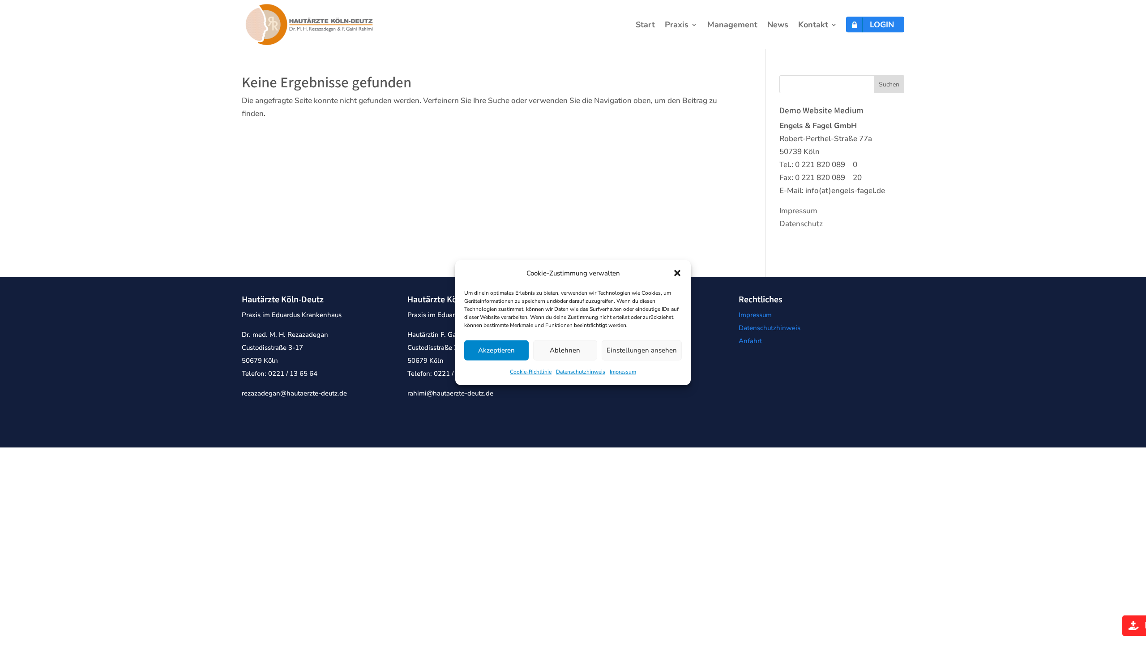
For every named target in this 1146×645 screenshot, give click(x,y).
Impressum (623, 371)
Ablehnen (565, 350)
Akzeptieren (496, 350)
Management (732, 26)
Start (645, 26)
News (777, 26)
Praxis (676, 26)
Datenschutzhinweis (580, 371)
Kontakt (813, 26)
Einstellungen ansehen (642, 350)
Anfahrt (750, 340)
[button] (677, 273)
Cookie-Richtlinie (531, 371)
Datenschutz (801, 224)
